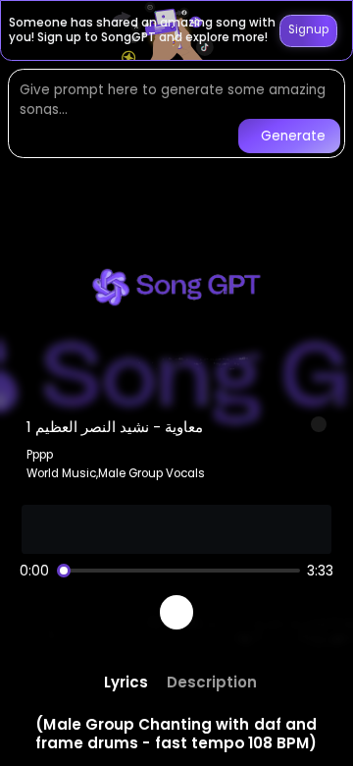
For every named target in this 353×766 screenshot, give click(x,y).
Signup (308, 29)
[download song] (319, 424)
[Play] (177, 612)
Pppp (39, 455)
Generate (293, 136)
